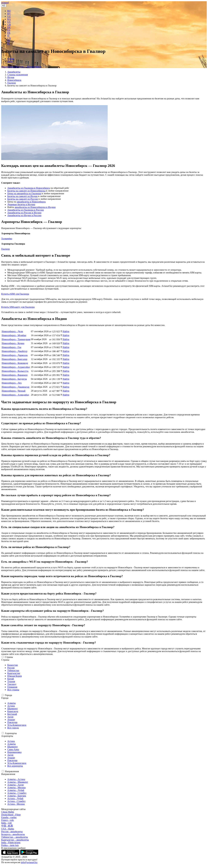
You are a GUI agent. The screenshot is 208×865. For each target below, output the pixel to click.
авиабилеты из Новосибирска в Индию (35, 207)
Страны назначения (17, 74)
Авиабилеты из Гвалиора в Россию (25, 210)
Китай (10, 678)
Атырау (11, 719)
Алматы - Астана (16, 779)
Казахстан (12, 665)
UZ (9, 16)
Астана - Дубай (15, 798)
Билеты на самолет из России (22, 199)
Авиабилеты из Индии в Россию (24, 215)
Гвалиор (11, 83)
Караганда (12, 711)
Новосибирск (14, 80)
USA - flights (7, 829)
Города (8, 695)
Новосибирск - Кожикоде (15, 363)
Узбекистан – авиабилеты (14, 837)
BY (9, 13)
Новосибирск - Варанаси (15, 375)
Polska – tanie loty (10, 845)
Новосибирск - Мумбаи (14, 335)
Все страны (13, 689)
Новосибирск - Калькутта (15, 371)
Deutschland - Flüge (11, 814)
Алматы (11, 703)
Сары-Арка (13, 749)
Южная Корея (14, 676)
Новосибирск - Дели (12, 331)
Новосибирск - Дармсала (15, 355)
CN (9, 38)
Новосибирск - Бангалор (14, 359)
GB (9, 24)
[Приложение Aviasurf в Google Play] (29, 854)
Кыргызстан (13, 673)
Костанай (12, 714)
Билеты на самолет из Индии (22, 196)
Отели (10, 58)
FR (8, 33)
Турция (11, 681)
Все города (13, 727)
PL (8, 44)
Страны (9, 657)
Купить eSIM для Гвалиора (15, 294)
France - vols (7, 820)
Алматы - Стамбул (16, 793)
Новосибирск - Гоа (11, 347)
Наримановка (14, 752)
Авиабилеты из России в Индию (24, 212)
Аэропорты (11, 733)
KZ (3, 5)
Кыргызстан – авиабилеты (15, 839)
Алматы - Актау (15, 784)
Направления (12, 771)
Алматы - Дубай (15, 790)
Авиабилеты (13, 72)
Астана (11, 706)
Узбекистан (13, 670)
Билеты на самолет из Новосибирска (26, 190)
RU (9, 11)
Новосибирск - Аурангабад (16, 367)
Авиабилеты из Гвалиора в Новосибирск (28, 188)
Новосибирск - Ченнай (13, 391)
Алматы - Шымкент (17, 782)
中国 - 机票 (7, 825)
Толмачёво (6, 238)
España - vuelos (8, 817)
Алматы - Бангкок (16, 795)
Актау (10, 716)
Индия (10, 77)
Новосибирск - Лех (12, 383)
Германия (12, 687)
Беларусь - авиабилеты (13, 834)
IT (8, 35)
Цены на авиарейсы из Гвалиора (24, 193)
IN (8, 41)
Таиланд (11, 684)
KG (9, 19)
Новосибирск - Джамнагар (15, 387)
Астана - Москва (16, 804)
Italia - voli (6, 823)
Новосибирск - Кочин (13, 343)
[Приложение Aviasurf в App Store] (10, 854)
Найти (66, 331)
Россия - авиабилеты (12, 831)
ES (8, 30)
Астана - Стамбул (16, 801)
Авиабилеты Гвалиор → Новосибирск (21, 66)
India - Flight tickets (10, 842)
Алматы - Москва (16, 787)
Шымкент (12, 708)
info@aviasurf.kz (29, 862)
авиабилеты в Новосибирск (31, 201)
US (9, 22)
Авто (10, 61)
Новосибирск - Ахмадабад (15, 394)
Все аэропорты (15, 766)
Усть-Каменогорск (16, 725)
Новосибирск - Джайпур (14, 351)
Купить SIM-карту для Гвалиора (18, 307)
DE (9, 27)
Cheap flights (7, 812)
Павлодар (12, 722)
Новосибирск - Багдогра (14, 379)
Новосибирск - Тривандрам (16, 339)
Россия (10, 667)
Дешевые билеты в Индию (21, 204)
